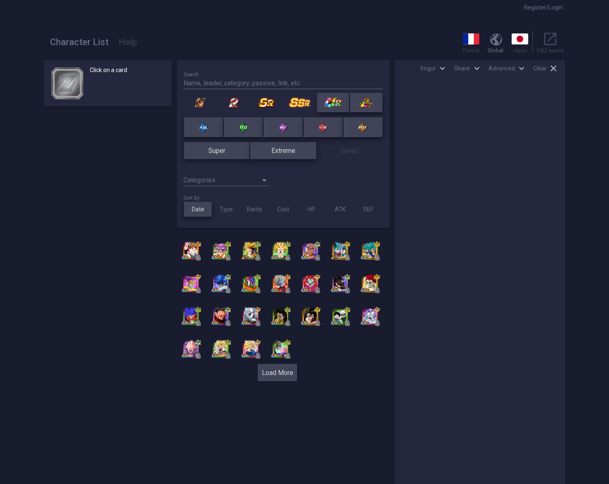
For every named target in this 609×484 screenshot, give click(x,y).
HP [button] (311, 209)
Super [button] (216, 151)
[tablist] (93, 42)
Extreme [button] (283, 151)
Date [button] (198, 209)
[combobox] (226, 176)
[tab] (79, 42)
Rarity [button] (254, 209)
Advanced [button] (501, 68)
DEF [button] (368, 209)
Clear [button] (540, 68)
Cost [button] (283, 209)
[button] (543, 7)
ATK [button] (340, 209)
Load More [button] (277, 373)
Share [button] (462, 68)
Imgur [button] (428, 68)
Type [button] (226, 209)
